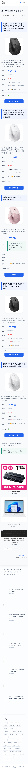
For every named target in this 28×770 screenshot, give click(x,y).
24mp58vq (12, 725)
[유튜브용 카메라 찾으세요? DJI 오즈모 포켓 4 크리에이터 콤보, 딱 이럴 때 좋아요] (5, 617)
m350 (5, 745)
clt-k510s (6, 737)
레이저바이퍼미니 (7, 759)
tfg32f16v (13, 754)
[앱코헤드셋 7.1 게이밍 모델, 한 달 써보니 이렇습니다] (5, 591)
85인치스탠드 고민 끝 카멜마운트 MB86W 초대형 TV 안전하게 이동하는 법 (17, 699)
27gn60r (5, 728)
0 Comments (16, 593)
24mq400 (18, 725)
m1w (20, 739)
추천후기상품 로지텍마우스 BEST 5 (12, 452)
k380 (16, 739)
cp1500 (11, 737)
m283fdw (15, 742)
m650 (9, 745)
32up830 (17, 734)
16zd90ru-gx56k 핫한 (14, 524)
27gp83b (11, 728)
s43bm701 (5, 751)
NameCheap (22, 766)
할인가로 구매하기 (14, 101)
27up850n (13, 731)
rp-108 (10, 748)
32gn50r (5, 734)
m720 (14, 745)
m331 (20, 742)
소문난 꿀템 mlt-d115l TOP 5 (14, 491)
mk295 (18, 745)
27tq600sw (6, 731)
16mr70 (5, 722)
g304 (16, 737)
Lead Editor (6, 15)
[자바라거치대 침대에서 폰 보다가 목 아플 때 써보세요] (5, 671)
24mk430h (5, 725)
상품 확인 (14, 274)
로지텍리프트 (8, 548)
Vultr (19, 766)
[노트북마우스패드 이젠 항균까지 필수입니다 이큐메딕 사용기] (5, 645)
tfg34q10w (20, 754)
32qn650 (11, 734)
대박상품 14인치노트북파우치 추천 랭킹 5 (15, 247)
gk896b (5, 739)
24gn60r (11, 722)
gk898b (10, 739)
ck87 (22, 734)
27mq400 (17, 728)
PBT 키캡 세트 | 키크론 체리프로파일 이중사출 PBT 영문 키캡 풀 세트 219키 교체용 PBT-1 (14, 540)
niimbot (5, 748)
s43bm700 (17, 748)
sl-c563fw (18, 751)
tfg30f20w (6, 754)
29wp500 (19, 731)
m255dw (9, 742)
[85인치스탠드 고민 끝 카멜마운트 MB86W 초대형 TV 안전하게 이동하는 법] (5, 699)
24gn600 (17, 722)
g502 (21, 737)
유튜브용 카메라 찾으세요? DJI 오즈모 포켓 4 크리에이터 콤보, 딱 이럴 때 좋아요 (17, 616)
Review (23, 15)
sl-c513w (12, 751)
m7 (4, 742)
